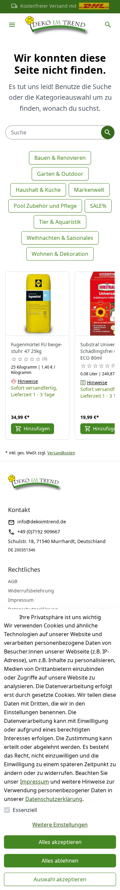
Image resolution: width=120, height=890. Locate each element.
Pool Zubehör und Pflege (45, 205)
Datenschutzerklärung (53, 799)
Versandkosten (61, 453)
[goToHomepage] (57, 24)
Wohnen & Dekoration (60, 254)
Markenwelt (89, 189)
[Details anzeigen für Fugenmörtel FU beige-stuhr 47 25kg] (38, 304)
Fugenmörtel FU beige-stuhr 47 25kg (36, 347)
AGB (12, 581)
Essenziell (25, 810)
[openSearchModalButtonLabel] (108, 24)
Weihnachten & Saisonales (60, 238)
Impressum (34, 781)
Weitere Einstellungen (60, 824)
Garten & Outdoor (60, 173)
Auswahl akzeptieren (60, 879)
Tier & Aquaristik (60, 222)
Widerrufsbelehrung (31, 590)
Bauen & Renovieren (60, 157)
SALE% (98, 205)
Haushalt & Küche (38, 189)
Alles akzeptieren (60, 842)
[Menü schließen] (12, 24)
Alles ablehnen (60, 860)
